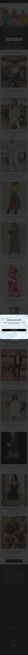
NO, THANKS (14, 333)
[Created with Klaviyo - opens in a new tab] (14, 339)
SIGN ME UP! (14, 330)
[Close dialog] (26, 316)
